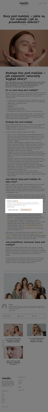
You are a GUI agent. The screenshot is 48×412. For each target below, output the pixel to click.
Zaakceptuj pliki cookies (26, 209)
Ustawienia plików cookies (13, 209)
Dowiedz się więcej (10, 206)
